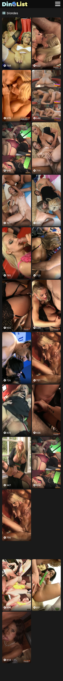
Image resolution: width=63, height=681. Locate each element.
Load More (31, 550)
